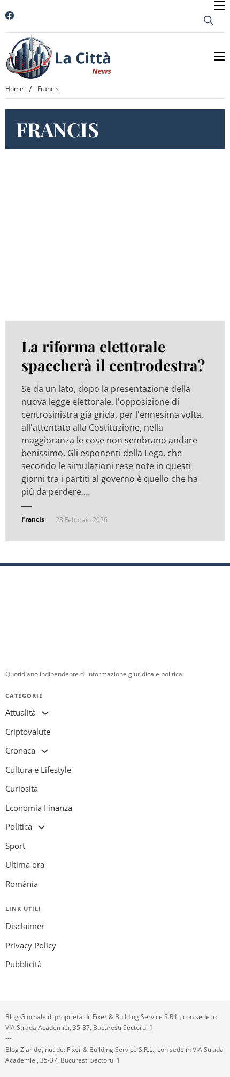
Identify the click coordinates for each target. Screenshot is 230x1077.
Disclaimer (24, 926)
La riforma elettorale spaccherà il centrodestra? (113, 355)
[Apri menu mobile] (219, 5)
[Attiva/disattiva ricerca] (209, 20)
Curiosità (21, 788)
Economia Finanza (38, 807)
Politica (18, 826)
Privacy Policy (30, 945)
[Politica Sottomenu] (41, 827)
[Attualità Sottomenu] (45, 713)
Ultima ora (24, 864)
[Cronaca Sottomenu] (45, 751)
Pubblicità (23, 964)
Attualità (20, 712)
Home (14, 88)
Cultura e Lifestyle (38, 769)
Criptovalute (27, 731)
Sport (15, 845)
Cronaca (20, 750)
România (21, 883)
